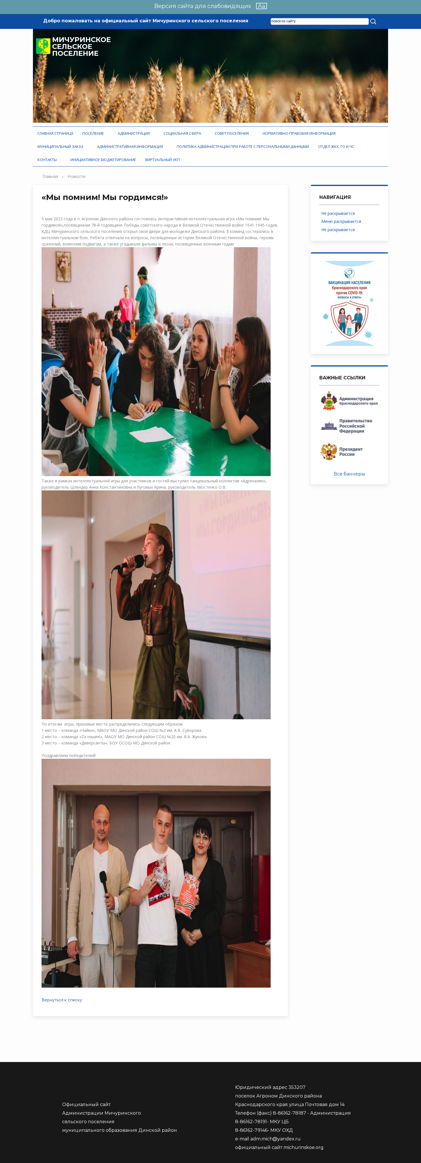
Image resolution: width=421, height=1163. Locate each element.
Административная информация (131, 146)
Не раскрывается (338, 213)
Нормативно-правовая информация (300, 133)
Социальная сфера (183, 133)
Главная (50, 176)
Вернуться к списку (62, 999)
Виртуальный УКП (162, 159)
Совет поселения (233, 133)
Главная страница (55, 133)
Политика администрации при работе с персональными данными (243, 146)
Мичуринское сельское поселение (81, 46)
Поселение (94, 133)
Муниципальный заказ (61, 146)
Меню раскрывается (342, 221)
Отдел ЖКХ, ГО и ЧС (337, 146)
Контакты (48, 159)
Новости (76, 176)
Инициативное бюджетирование (103, 159)
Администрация (135, 133)
